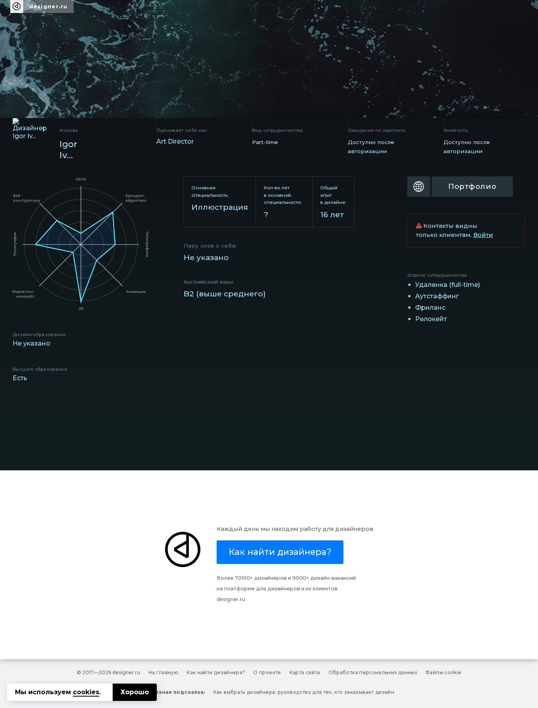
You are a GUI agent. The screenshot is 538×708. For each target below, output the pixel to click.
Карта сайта (304, 672)
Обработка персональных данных (372, 672)
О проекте (267, 672)
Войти (483, 234)
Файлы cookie (443, 672)
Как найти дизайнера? (216, 672)
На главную (163, 672)
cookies (86, 692)
